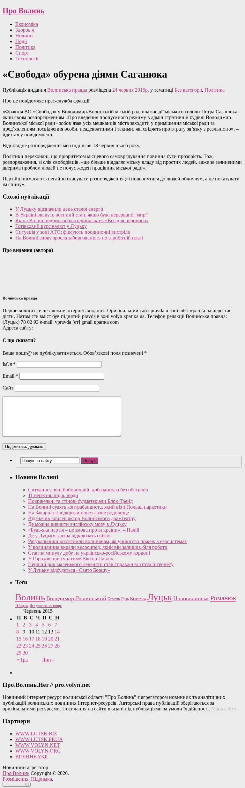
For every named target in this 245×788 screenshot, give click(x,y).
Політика (25, 47)
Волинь (30, 597)
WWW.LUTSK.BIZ (36, 733)
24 (31, 645)
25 (38, 645)
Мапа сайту (223, 708)
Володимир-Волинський (76, 598)
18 (38, 638)
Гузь (125, 599)
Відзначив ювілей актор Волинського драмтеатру (82, 518)
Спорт (22, 53)
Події (21, 41)
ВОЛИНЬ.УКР (31, 756)
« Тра (22, 660)
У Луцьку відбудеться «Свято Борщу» (69, 570)
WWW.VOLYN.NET (37, 745)
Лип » (48, 660)
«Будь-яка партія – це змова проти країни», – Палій (83, 530)
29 (18, 652)
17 (31, 638)
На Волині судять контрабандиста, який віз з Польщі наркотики (97, 507)
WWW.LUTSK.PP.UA (39, 739)
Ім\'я (9, 364)
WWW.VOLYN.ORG (38, 751)
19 (44, 638)
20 (50, 638)
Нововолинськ (191, 598)
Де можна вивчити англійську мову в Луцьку (77, 524)
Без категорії (188, 90)
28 (57, 645)
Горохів (114, 599)
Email (10, 376)
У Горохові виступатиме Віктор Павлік (70, 558)
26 (44, 645)
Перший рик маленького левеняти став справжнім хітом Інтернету (101, 564)
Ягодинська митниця (46, 606)
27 (50, 645)
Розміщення (15, 779)
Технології (26, 58)
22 (18, 645)
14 (57, 631)
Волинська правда (67, 90)
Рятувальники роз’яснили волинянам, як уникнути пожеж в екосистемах (107, 541)
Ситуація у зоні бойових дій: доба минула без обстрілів (88, 489)
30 (25, 652)
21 (57, 638)
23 (25, 645)
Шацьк (21, 605)
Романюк (223, 598)
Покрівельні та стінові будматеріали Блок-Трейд (80, 501)
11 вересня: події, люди (53, 495)
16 (25, 638)
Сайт (8, 387)
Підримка (41, 779)
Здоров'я (24, 30)
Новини (24, 35)
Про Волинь (24, 10)
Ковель (138, 598)
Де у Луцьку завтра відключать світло (69, 535)
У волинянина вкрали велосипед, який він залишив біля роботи (97, 547)
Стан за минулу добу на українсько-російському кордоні (89, 553)
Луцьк (159, 597)
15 (18, 638)
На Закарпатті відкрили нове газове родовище (78, 512)
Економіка (26, 24)
